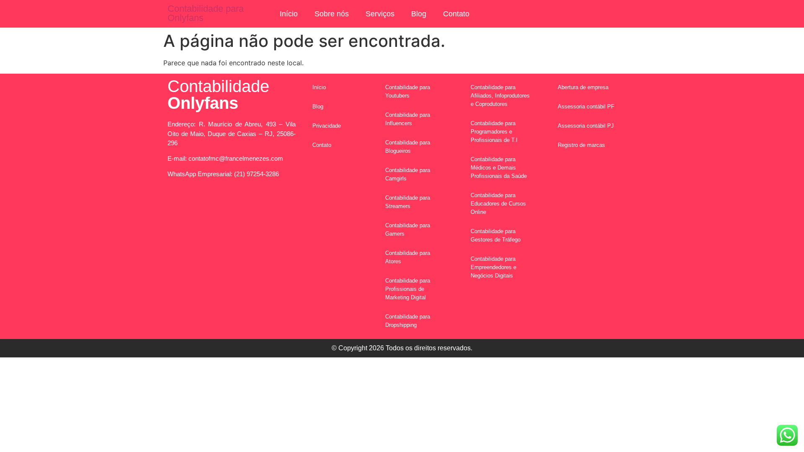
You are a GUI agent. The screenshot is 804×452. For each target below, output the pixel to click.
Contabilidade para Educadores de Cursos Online (498, 203)
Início (289, 14)
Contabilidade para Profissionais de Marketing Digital (407, 288)
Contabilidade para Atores (407, 257)
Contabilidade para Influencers (407, 119)
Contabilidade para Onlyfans (206, 13)
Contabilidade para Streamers (407, 202)
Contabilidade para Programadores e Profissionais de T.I (494, 131)
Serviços (380, 14)
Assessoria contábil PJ (586, 126)
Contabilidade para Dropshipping (407, 320)
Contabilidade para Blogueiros (407, 146)
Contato (456, 14)
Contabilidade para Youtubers (407, 91)
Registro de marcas (581, 145)
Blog (418, 14)
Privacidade (326, 126)
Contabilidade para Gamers (407, 229)
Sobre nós (331, 14)
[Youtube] (242, 203)
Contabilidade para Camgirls (407, 174)
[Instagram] (219, 203)
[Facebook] (196, 203)
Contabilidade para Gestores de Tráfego (496, 235)
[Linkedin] (265, 203)
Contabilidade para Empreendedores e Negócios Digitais (493, 267)
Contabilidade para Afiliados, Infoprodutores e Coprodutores (500, 95)
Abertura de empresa (583, 87)
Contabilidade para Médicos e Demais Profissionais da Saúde (499, 167)
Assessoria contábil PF (586, 106)
